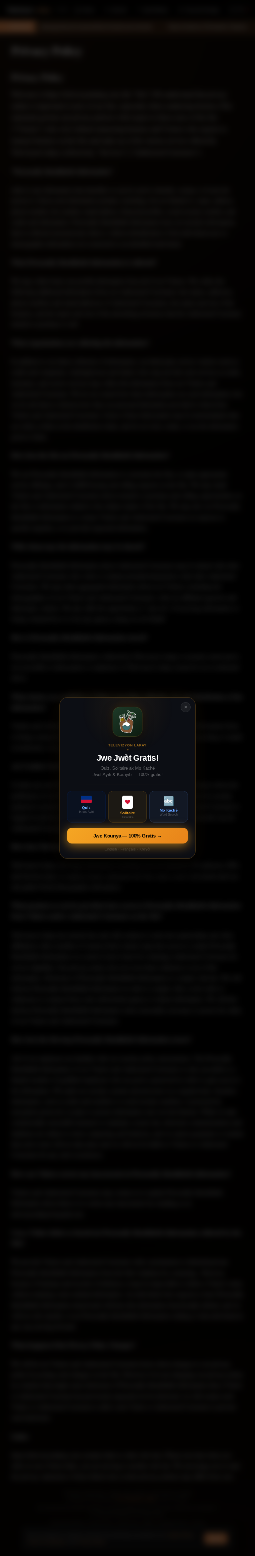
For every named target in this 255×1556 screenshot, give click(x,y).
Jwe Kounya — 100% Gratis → (127, 836)
